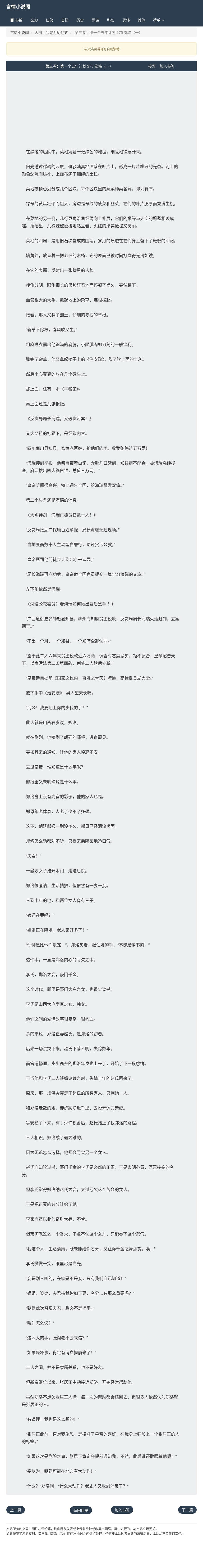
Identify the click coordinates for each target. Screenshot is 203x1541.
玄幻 (34, 20)
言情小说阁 (18, 6)
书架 (18, 20)
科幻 (110, 20)
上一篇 (15, 1509)
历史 (80, 20)
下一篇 (187, 1509)
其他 (141, 20)
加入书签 (167, 66)
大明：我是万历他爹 (51, 32)
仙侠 (49, 20)
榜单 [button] (157, 20)
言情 (64, 20)
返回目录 (80, 1510)
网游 (95, 20)
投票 (152, 66)
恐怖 (126, 20)
